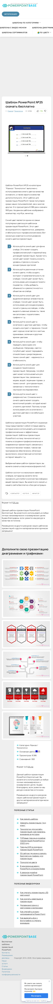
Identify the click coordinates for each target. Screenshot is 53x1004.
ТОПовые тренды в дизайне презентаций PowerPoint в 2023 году (32, 841)
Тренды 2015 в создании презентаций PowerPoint (31, 848)
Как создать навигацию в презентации (31, 900)
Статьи (5, 966)
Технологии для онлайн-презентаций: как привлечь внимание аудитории (32, 832)
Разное (10, 111)
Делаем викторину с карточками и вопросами (31, 906)
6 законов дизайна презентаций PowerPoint (31, 873)
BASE (22, 5)
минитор (35, 493)
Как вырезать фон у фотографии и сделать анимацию (30, 920)
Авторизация (10, 14)
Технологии (18, 111)
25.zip (15, 502)
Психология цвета (28, 862)
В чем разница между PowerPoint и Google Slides (32, 867)
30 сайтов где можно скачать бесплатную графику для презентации (33, 856)
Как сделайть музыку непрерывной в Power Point (32, 912)
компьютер (15, 493)
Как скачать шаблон (29, 819)
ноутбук (26, 493)
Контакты (6, 952)
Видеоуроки (7, 969)
